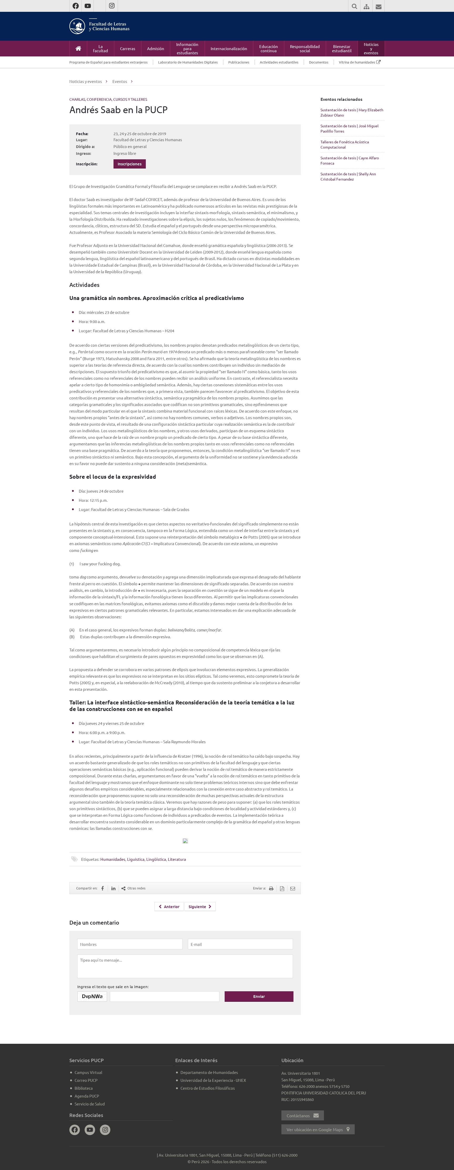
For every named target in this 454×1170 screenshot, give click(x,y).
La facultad (100, 48)
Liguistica (136, 859)
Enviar (259, 996)
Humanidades (112, 859)
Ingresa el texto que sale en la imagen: (113, 986)
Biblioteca (84, 1087)
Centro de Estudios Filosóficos (207, 1087)
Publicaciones (238, 62)
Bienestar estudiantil (342, 48)
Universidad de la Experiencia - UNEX (213, 1080)
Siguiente (198, 906)
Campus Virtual (88, 1072)
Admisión (155, 48)
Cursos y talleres (130, 99)
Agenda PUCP (87, 1095)
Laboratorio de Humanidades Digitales (188, 62)
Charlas (77, 99)
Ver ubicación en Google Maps (315, 1129)
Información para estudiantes (187, 48)
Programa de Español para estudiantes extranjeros (108, 62)
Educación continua (268, 48)
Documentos (318, 62)
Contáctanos (299, 1115)
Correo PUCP (86, 1080)
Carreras (127, 48)
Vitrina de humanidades (357, 62)
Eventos (119, 81)
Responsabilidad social (305, 48)
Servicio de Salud (90, 1103)
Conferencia (99, 99)
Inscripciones (130, 163)
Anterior (171, 906)
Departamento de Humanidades (209, 1072)
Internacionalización (229, 48)
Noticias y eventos (371, 48)
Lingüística (156, 859)
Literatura (177, 859)
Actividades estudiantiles (279, 62)
